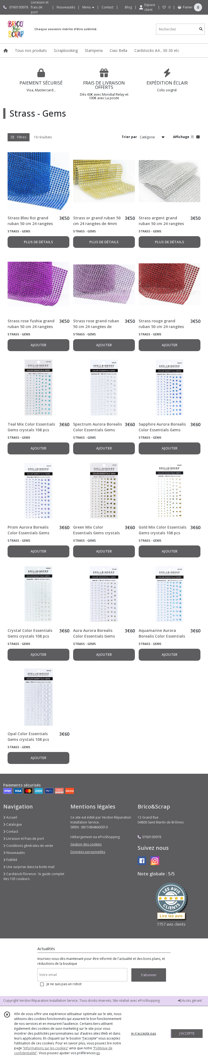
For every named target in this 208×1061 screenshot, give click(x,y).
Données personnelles (87, 852)
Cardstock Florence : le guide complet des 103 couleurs (33, 876)
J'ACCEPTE (186, 1033)
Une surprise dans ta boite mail (29, 867)
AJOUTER (38, 344)
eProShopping (149, 1000)
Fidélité (11, 859)
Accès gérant (191, 1000)
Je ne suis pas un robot (64, 984)
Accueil (11, 817)
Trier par (129, 137)
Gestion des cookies (86, 844)
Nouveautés (15, 852)
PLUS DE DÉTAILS (38, 241)
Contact (107, 7)
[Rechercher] (200, 29)
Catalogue (13, 824)
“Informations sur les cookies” (45, 1048)
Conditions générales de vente (29, 845)
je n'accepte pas (143, 1033)
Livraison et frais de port (24, 838)
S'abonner (149, 975)
